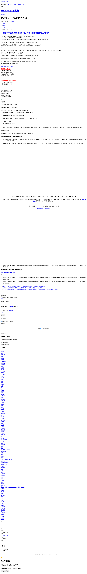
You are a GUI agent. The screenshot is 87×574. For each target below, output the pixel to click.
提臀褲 (2, 519)
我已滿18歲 (3, 571)
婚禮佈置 (3, 473)
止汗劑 (2, 369)
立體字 (2, 480)
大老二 (2, 498)
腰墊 (2, 454)
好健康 (2, 426)
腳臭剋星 (3, 354)
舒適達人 (3, 508)
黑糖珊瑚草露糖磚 (5, 462)
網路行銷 (3, 510)
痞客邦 (10, 306)
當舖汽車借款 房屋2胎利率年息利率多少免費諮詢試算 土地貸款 (26, 33)
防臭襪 (2, 359)
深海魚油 (3, 434)
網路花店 (3, 472)
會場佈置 (3, 475)
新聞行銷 (3, 512)
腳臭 (2, 356)
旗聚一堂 (3, 376)
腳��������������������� (12, 487)
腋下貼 (2, 368)
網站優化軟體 (4, 464)
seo (1, 511)
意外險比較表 (4, 439)
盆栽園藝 (3, 444)
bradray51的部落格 (10, 10)
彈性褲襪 (3, 495)
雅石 (2, 446)
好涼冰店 (3, 363)
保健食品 (3, 428)
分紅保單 (3, 441)
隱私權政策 (51, 554)
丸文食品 (3, 374)
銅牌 (2, 482)
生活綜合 (11, 310)
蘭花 (2, 448)
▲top (2, 312)
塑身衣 (2, 514)
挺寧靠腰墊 (3, 451)
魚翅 (2, 397)
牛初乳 (2, 433)
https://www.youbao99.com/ (7, 66)
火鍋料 (2, 392)
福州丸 (2, 394)
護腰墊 (2, 456)
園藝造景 (3, 443)
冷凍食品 (3, 395)
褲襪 (2, 493)
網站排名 (3, 467)
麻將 (2, 496)
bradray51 (3, 298)
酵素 (2, 436)
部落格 (5, 25)
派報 (2, 478)
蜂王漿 (2, 431)
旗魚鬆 (2, 377)
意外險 (2, 438)
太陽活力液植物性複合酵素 (7, 459)
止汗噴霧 (3, 371)
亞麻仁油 (3, 430)
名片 (4, 27)
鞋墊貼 (2, 373)
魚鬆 (2, 379)
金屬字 (2, 483)
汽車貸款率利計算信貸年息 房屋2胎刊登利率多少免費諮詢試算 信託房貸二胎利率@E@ (24, 286)
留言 (13, 306)
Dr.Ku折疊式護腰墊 (5, 449)
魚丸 (2, 389)
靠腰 (2, 453)
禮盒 (2, 382)
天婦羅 (2, 391)
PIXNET (33, 554)
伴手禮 (2, 384)
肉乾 (2, 387)
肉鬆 (2, 381)
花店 (2, 470)
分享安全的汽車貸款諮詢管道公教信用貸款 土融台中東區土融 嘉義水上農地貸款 (22, 288)
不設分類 (12, 21)
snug (2, 410)
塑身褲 (2, 516)
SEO (2, 469)
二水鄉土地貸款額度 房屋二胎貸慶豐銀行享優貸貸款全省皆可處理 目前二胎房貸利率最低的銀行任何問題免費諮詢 (30, 289)
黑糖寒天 (3, 461)
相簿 (4, 23)
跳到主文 (3, 14)
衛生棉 (2, 505)
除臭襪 (2, 358)
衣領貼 (2, 351)
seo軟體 (2, 466)
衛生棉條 (3, 506)
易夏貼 (2, 366)
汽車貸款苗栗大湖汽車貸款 (43, 209)
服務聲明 (56, 554)
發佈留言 (3, 323)
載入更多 (3, 315)
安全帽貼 (3, 364)
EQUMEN (3, 517)
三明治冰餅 (3, 361)
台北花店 (3, 477)
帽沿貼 (2, 353)
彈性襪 (2, 492)
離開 (8, 571)
